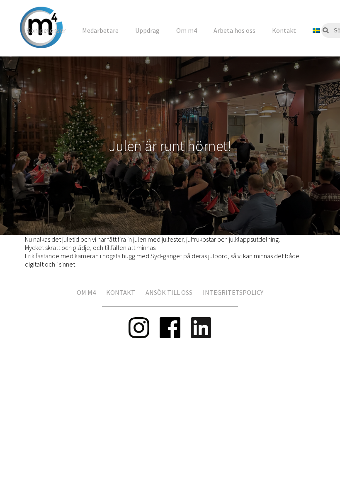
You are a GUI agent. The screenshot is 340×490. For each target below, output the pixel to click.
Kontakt (284, 30)
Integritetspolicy (233, 292)
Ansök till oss (169, 292)
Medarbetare (100, 30)
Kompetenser (46, 30)
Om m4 (186, 30)
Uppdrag (147, 30)
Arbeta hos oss (234, 30)
